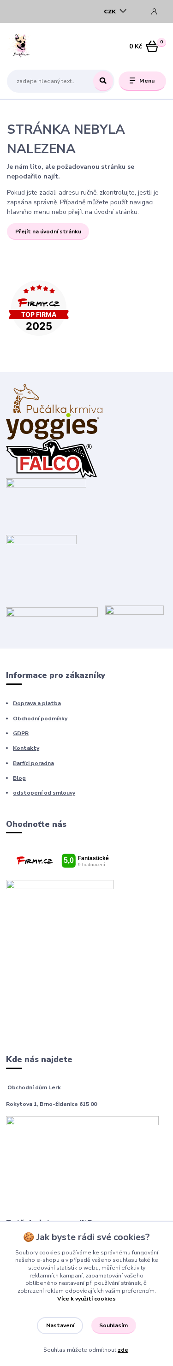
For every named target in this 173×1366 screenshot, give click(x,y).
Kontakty (26, 748)
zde (123, 1350)
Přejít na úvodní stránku (48, 231)
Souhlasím (113, 1325)
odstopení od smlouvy (44, 792)
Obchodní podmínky (40, 718)
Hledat (103, 81)
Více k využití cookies (86, 1298)
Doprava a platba (37, 703)
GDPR (21, 733)
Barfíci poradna (33, 763)
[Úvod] (35, 46)
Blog (19, 778)
